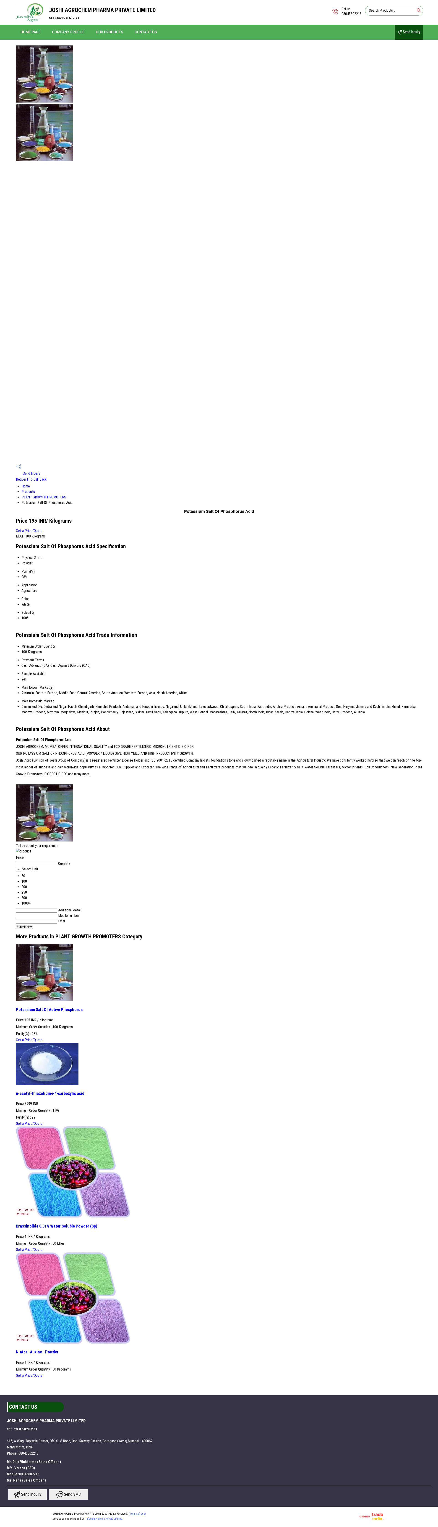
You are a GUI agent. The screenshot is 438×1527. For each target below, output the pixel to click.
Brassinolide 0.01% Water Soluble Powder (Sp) (56, 1226)
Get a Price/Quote (29, 531)
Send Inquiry (411, 32)
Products (28, 492)
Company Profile (68, 32)
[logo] (30, 21)
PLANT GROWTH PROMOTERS (43, 497)
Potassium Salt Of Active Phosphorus (49, 1009)
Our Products (109, 32)
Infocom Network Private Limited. (104, 1518)
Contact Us (146, 32)
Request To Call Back (31, 479)
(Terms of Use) (137, 1513)
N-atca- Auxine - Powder (37, 1352)
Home (25, 486)
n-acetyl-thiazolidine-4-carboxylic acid (50, 1093)
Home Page (31, 32)
